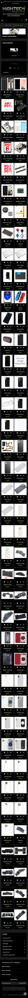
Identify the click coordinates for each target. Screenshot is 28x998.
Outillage (5, 943)
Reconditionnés (7, 949)
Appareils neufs (7, 946)
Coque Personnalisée (9, 955)
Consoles (14, 55)
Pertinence (14, 72)
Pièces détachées (8, 940)
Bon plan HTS (6, 938)
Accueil (4, 934)
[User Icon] (22, 20)
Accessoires (6, 952)
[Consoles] (14, 49)
